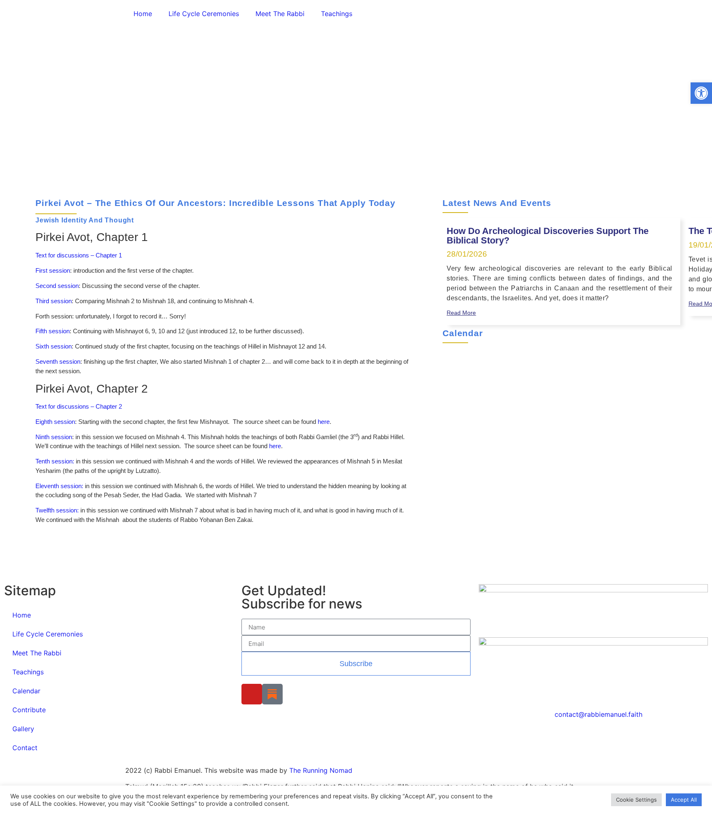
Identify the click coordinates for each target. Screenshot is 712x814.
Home (143, 13)
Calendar (26, 691)
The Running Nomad (320, 770)
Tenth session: (54, 461)
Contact (24, 748)
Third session (53, 300)
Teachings (336, 13)
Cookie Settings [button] (636, 799)
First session (52, 270)
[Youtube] (251, 694)
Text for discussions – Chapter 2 (78, 406)
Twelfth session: (57, 510)
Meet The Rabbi (279, 13)
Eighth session (55, 421)
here (324, 421)
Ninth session (53, 436)
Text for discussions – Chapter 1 (78, 255)
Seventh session (57, 361)
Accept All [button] (684, 799)
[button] (701, 93)
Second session (57, 285)
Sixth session (53, 346)
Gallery (23, 729)
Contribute (29, 710)
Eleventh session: (59, 485)
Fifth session (52, 330)
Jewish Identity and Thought (84, 220)
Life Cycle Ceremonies (204, 13)
